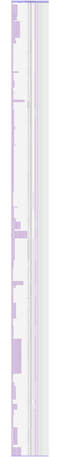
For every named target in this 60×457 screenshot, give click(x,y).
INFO (37, 4)
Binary (35, 4)
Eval (35, 111)
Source (35, 5)
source (35, 40)
